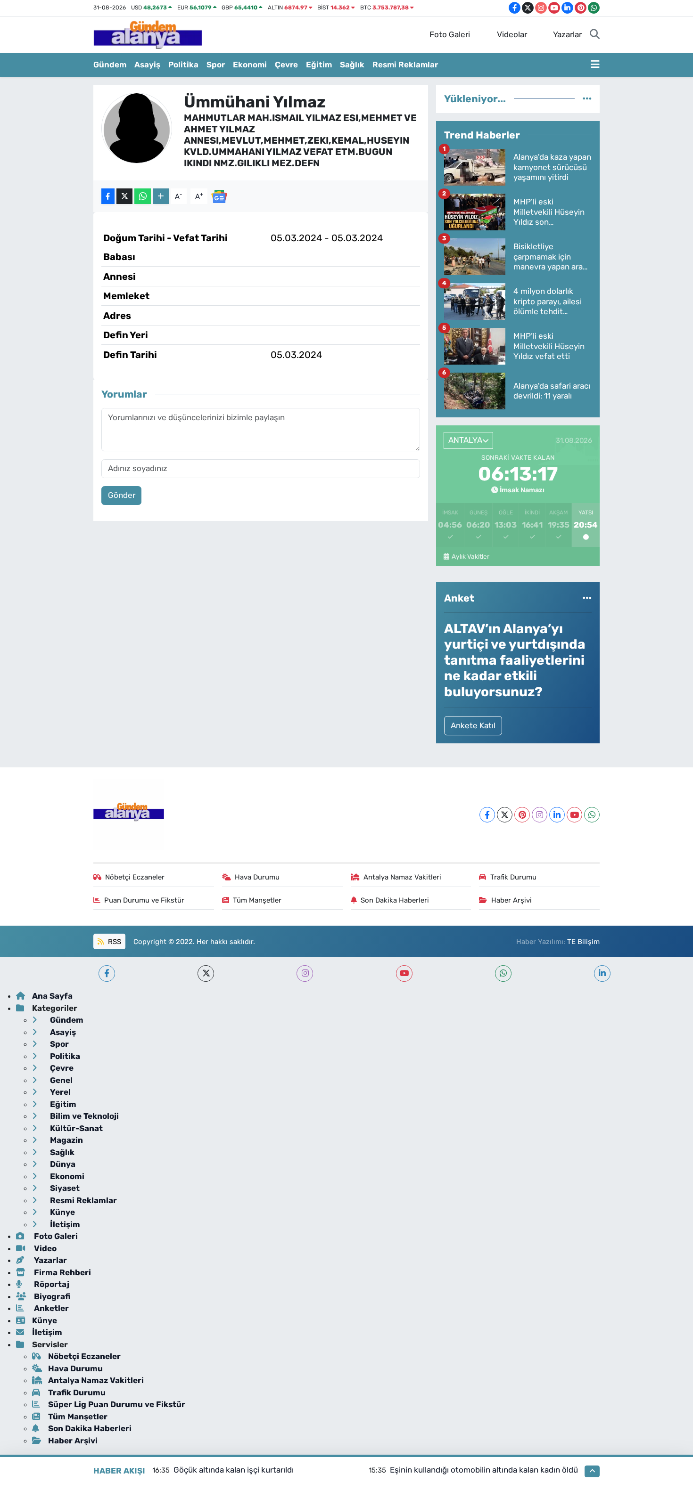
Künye (61, 1212)
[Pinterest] (522, 814)
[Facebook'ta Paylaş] (108, 196)
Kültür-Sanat (75, 1128)
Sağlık (352, 64)
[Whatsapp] (592, 814)
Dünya (61, 1164)
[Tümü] (587, 98)
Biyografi (51, 1296)
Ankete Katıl (473, 725)
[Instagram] (539, 814)
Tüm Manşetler (257, 900)
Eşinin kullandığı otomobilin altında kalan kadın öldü (484, 1469)
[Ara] (595, 35)
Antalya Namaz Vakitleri (402, 877)
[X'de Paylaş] (124, 196)
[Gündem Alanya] (147, 33)
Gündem (109, 64)
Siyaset (64, 1188)
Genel (60, 1080)
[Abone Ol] (219, 195)
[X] (504, 814)
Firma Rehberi (61, 1272)
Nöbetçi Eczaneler (135, 877)
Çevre (286, 64)
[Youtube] (574, 814)
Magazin (65, 1140)
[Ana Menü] (595, 65)
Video (44, 1248)
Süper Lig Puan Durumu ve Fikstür (116, 1404)
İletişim (64, 1224)
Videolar (512, 34)
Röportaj (50, 1284)
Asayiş (147, 64)
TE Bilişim (583, 941)
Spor (215, 64)
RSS (113, 941)
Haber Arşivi (511, 900)
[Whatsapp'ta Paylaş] (142, 196)
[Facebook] (487, 814)
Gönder (121, 495)
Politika (183, 64)
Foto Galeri (449, 34)
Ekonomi (250, 64)
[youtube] (404, 973)
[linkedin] (602, 973)
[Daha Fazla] (161, 196)
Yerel (59, 1092)
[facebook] (107, 973)
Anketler (50, 1308)
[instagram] (305, 973)
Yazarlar (567, 34)
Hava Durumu (257, 877)
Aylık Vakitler (470, 556)
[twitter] (206, 973)
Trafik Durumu (513, 877)
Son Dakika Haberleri (395, 900)
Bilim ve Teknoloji (83, 1116)
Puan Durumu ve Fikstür (144, 900)
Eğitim (319, 64)
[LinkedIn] (557, 814)
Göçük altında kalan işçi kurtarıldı (233, 1469)
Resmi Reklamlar (405, 64)
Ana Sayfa (52, 996)
